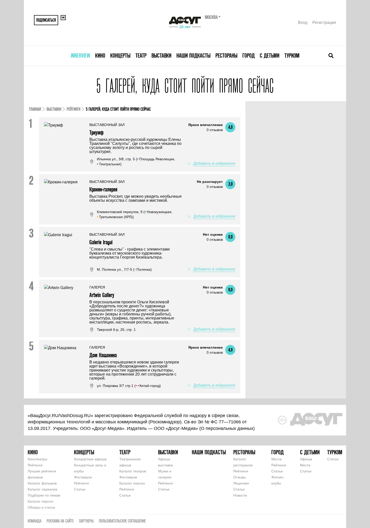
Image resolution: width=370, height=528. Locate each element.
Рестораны (226, 55)
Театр (140, 55)
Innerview (80, 55)
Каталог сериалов (42, 489)
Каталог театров (132, 471)
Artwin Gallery (101, 295)
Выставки (161, 55)
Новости (240, 495)
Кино (100, 55)
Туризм (292, 55)
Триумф (96, 132)
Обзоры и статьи (41, 507)
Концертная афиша (90, 459)
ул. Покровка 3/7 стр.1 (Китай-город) (129, 386)
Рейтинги (73, 109)
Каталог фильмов (42, 483)
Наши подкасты (193, 55)
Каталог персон (40, 501)
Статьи (79, 489)
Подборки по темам (44, 495)
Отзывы (239, 477)
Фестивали (83, 477)
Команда (34, 520)
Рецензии (241, 483)
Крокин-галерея (103, 189)
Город (248, 55)
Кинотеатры (37, 459)
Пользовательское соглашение (122, 520)
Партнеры (86, 520)
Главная (35, 109)
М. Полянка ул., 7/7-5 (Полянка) (124, 269)
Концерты (120, 55)
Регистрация (324, 22)
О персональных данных (227, 428)
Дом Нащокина (103, 355)
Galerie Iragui (101, 242)
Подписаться (46, 20)
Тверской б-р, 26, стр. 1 (116, 330)
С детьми (269, 55)
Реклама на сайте (60, 520)
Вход (302, 22)
